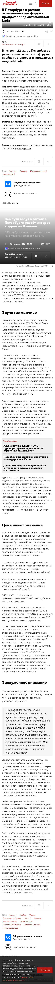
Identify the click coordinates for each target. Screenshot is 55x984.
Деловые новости (10, 921)
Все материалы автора (13, 44)
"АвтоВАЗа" (24, 81)
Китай (28, 918)
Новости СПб (9, 174)
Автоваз (23, 171)
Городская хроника (10, 927)
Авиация (37, 918)
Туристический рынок (12, 918)
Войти (45, 3)
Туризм (32, 915)
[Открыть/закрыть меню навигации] (31, 3)
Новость (12, 171)
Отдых (23, 915)
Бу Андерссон (23, 148)
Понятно (45, 970)
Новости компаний (38, 171)
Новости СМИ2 (10, 203)
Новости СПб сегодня (12, 924)
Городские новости (32, 924)
